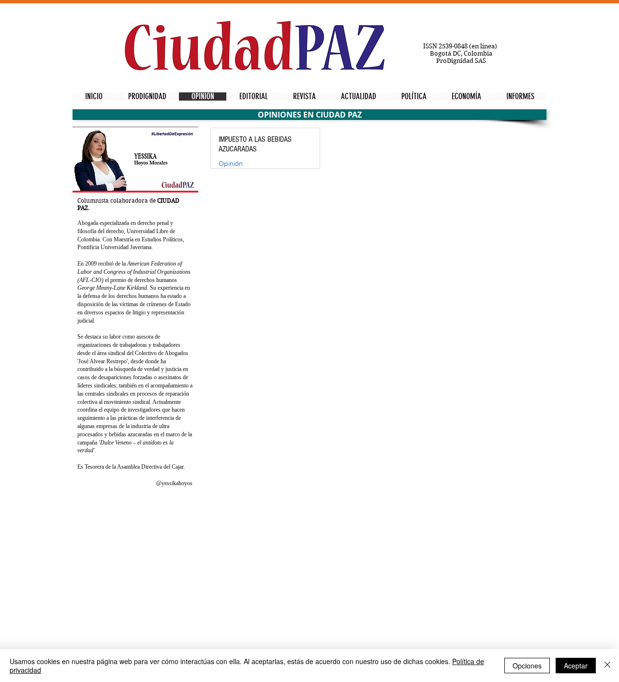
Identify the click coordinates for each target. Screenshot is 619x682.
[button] (309, 114)
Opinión (231, 164)
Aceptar (576, 665)
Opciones (527, 665)
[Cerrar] (607, 665)
